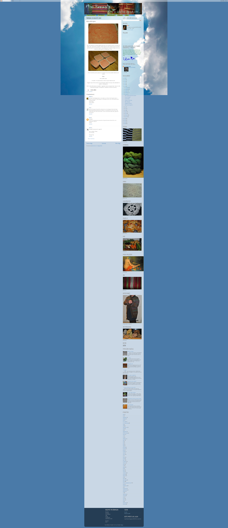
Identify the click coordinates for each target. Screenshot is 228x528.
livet (123, 464)
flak (123, 441)
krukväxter (124, 461)
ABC (123, 414)
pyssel (124, 470)
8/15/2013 (90, 104)
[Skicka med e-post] (91, 90)
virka (123, 498)
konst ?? (124, 460)
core (123, 437)
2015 (125, 83)
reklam (124, 471)
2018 (125, 78)
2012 (125, 118)
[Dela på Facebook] (94, 90)
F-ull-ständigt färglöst (127, 66)
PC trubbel (124, 421)
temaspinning (125, 488)
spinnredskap (125, 480)
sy (123, 487)
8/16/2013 (90, 114)
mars (126, 113)
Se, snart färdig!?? (127, 97)
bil (123, 430)
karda (124, 458)
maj (125, 110)
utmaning (124, 495)
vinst (123, 497)
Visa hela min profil (130, 29)
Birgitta (90, 96)
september (127, 92)
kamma (124, 457)
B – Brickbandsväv (130, 404)
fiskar (124, 440)
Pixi (89, 107)
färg (123, 444)
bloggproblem (125, 431)
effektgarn (124, 438)
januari (126, 116)
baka (123, 428)
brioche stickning (125, 433)
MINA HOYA (120, 15)
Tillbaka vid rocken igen (128, 100)
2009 (125, 123)
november (126, 89)
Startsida (104, 143)
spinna (124, 478)
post (123, 468)
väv (123, 501)
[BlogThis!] (92, 90)
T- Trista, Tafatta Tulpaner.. (132, 392)
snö (123, 477)
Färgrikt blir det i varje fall (132, 381)
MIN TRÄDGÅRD (101, 15)
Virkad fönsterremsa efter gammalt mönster (134, 398)
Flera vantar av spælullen (132, 375)
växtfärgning (125, 502)
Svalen (90, 127)
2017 (125, 79)
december (127, 87)
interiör (124, 454)
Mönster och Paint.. (130, 351)
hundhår (124, 451)
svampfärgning (125, 485)
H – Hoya (129, 357)
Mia (128, 25)
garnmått (124, 448)
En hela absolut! (127, 98)
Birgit (90, 117)
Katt (123, 420)
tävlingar (124, 491)
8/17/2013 (90, 136)
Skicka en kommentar (91, 138)
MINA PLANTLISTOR (111, 15)
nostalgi (124, 467)
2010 (125, 122)
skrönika (124, 474)
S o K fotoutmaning (126, 423)
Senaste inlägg (89, 143)
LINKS (127, 15)
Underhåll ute (125, 427)
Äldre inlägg (117, 143)
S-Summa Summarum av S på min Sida (129, 387)
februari (126, 115)
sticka (124, 481)
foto (123, 443)
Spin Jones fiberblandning (132, 67)
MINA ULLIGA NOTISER (91, 15)
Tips (123, 424)
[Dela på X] (93, 90)
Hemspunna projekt (127, 513)
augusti (126, 94)
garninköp (124, 447)
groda (124, 450)
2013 (125, 86)
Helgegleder (125, 417)
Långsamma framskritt (128, 103)
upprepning (124, 494)
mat (123, 465)
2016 (125, 81)
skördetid (91, 91)
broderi (124, 434)
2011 (125, 120)
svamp (124, 484)
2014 (125, 84)
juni (125, 108)
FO (123, 416)
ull (123, 492)
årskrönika (124, 504)
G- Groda (125, 370)
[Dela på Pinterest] (95, 90)
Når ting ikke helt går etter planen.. (130, 95)
